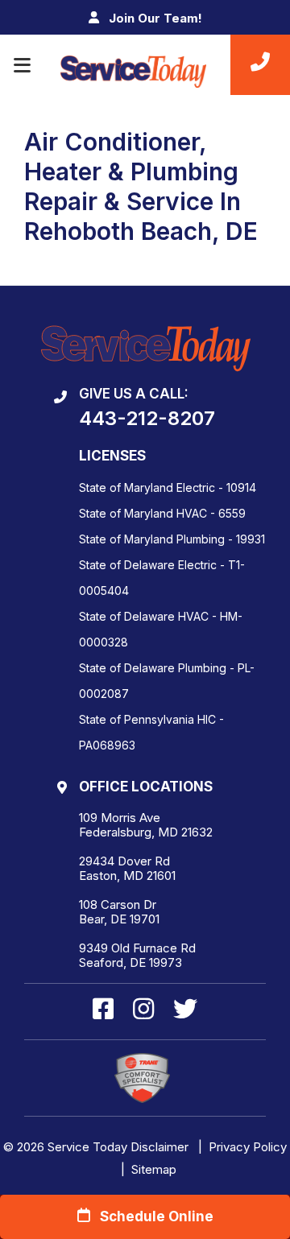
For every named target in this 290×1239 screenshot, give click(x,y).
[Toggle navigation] (22, 65)
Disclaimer (159, 1146)
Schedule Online (151, 1216)
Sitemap (153, 1169)
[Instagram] (146, 1010)
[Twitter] (185, 1010)
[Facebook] (106, 1010)
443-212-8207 (147, 418)
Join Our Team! (154, 18)
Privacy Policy (248, 1146)
